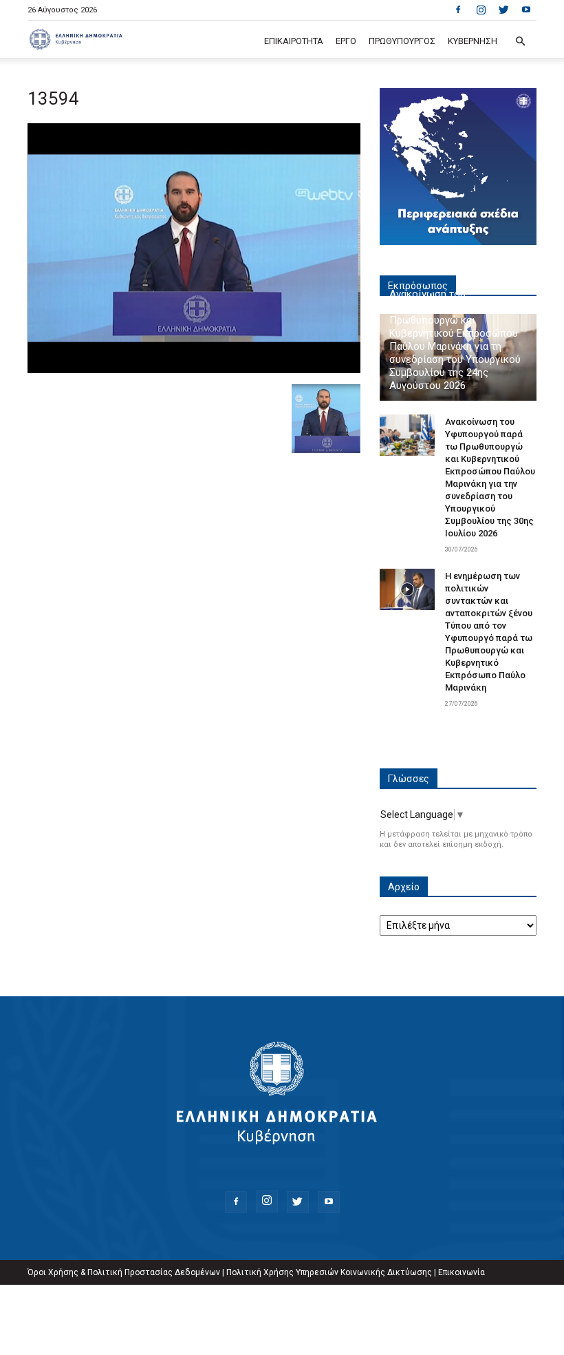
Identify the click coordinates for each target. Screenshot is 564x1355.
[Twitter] (503, 9)
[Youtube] (526, 9)
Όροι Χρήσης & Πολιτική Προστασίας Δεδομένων (124, 1272)
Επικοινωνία (461, 1272)
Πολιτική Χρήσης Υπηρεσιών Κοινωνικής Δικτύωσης (329, 1272)
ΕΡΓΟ (346, 41)
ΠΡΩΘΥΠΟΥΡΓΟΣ (402, 41)
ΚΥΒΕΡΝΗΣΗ (472, 41)
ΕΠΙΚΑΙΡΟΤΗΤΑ (293, 41)
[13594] (194, 369)
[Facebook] (458, 9)
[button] (519, 41)
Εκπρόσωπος (418, 285)
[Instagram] (480, 9)
